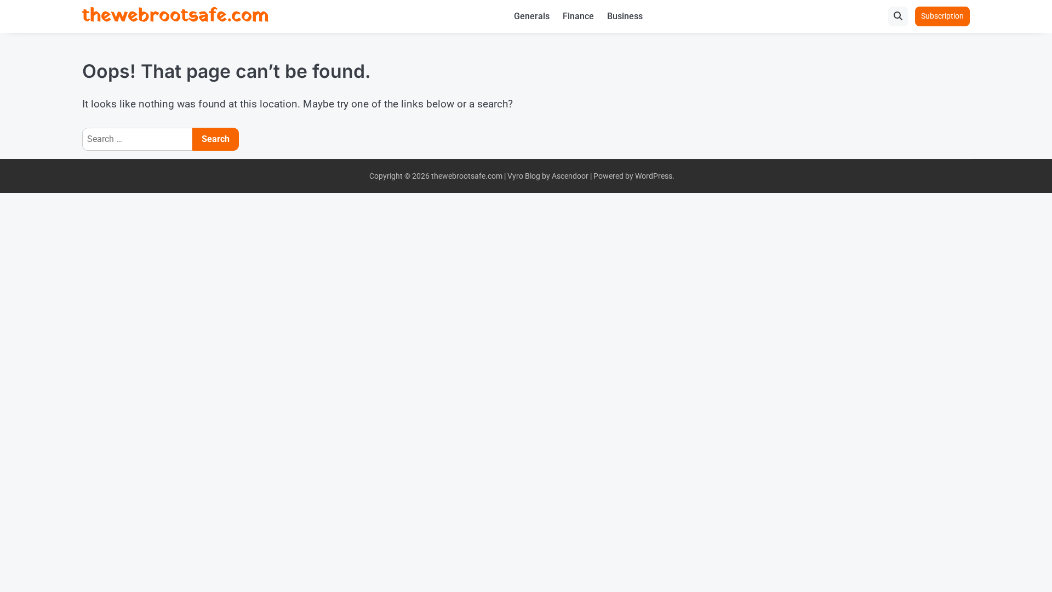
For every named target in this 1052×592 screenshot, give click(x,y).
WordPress (653, 176)
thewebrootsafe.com (175, 16)
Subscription (942, 16)
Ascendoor (570, 176)
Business (625, 16)
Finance (578, 16)
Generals (532, 16)
